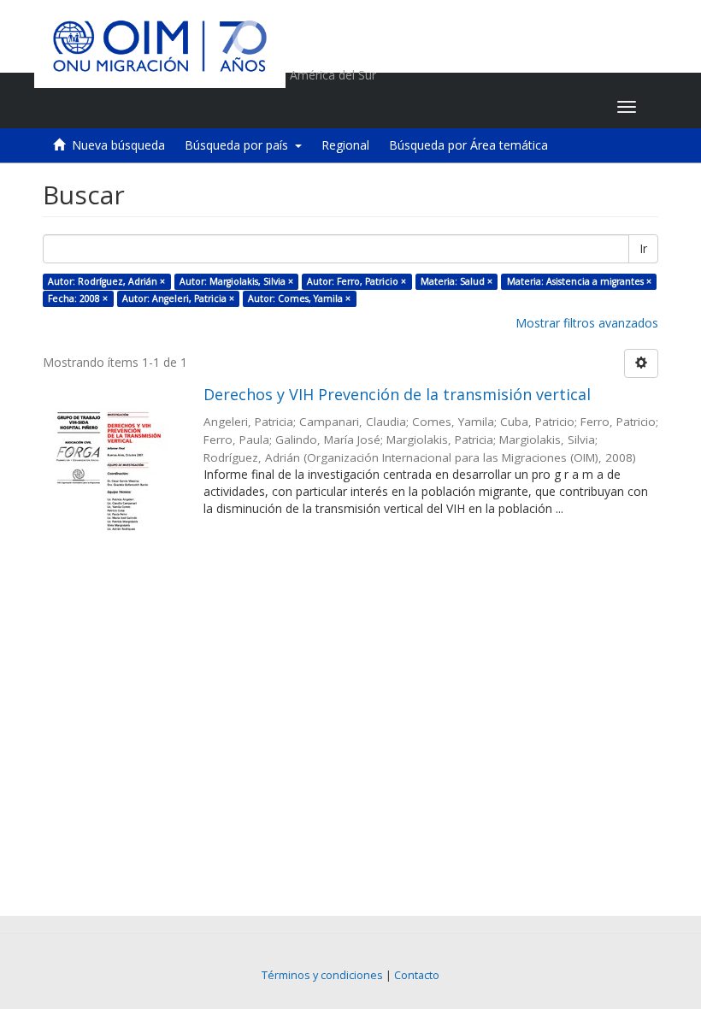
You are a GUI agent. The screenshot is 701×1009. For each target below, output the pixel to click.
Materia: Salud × (456, 281)
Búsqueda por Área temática (468, 145)
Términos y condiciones (322, 975)
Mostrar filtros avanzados (586, 323)
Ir (643, 248)
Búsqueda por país (240, 145)
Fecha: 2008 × (78, 298)
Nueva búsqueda (118, 145)
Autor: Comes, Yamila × (299, 298)
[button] (497, 107)
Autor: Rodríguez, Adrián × (106, 281)
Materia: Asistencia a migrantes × (579, 281)
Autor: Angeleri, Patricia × (178, 298)
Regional (345, 145)
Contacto (416, 975)
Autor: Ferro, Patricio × (356, 281)
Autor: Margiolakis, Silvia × (236, 281)
